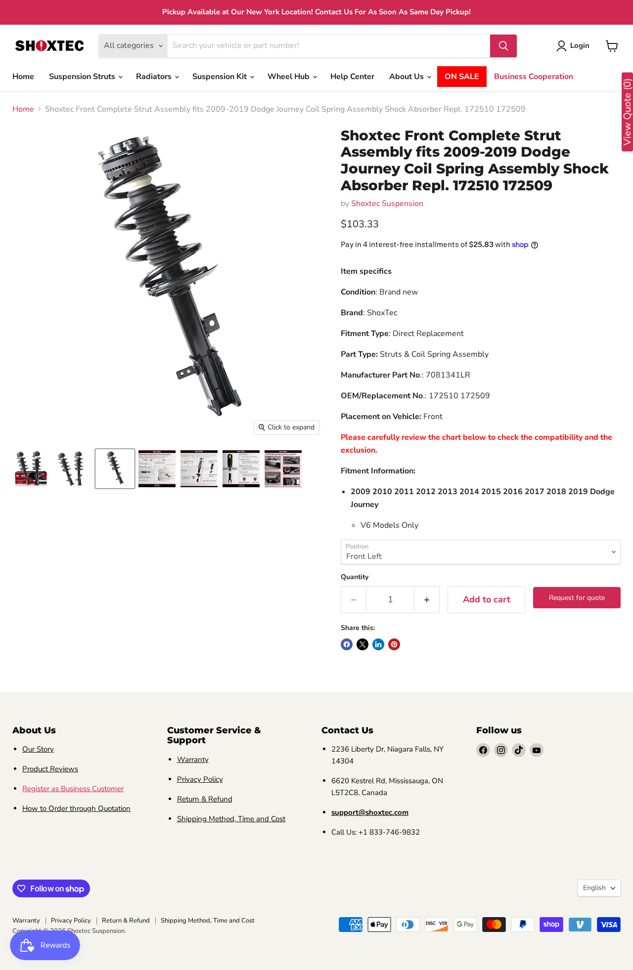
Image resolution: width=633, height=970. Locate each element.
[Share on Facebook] (347, 644)
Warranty (193, 759)
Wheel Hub (290, 76)
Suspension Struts (83, 76)
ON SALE (462, 76)
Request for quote (577, 597)
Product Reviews (50, 769)
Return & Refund (204, 799)
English (594, 887)
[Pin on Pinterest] (394, 644)
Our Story (38, 749)
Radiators (155, 76)
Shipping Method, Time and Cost (231, 819)
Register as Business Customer (73, 789)
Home (23, 76)
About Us (407, 76)
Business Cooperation (533, 76)
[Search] (503, 46)
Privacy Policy (200, 779)
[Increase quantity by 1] (427, 599)
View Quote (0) (627, 112)
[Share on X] (362, 644)
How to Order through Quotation (76, 808)
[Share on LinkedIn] (378, 644)
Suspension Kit (220, 76)
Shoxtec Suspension (387, 203)
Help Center (352, 76)
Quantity (354, 577)
